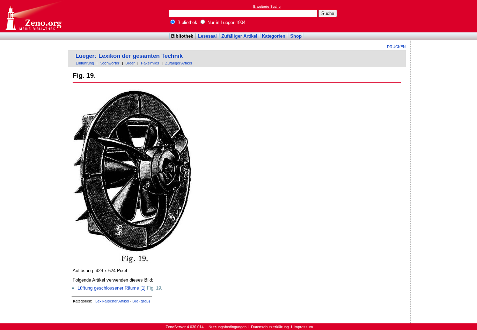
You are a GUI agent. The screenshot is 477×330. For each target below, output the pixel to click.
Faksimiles (150, 63)
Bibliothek (186, 22)
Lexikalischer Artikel (112, 301)
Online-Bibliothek (33, 16)
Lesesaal (207, 36)
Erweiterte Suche (267, 6)
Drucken (396, 47)
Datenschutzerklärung (270, 327)
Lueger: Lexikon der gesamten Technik (129, 56)
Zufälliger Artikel (239, 36)
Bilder (130, 63)
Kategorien (273, 36)
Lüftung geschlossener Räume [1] (112, 288)
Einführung (85, 63)
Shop (296, 36)
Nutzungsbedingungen (227, 327)
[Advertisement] (444, 16)
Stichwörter (109, 63)
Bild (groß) (141, 301)
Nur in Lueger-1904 (225, 22)
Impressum (303, 327)
